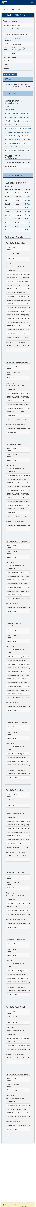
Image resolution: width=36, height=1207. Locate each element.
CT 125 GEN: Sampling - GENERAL (16, 121)
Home (3, 8)
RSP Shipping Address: (12, 84)
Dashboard (11, 8)
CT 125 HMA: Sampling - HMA (15, 143)
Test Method (9, 110)
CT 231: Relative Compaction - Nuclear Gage (19, 147)
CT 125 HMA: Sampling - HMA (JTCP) (17, 139)
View (28, 193)
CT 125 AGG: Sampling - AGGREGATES (18, 136)
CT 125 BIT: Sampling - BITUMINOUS (17, 117)
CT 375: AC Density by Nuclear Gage (17, 151)
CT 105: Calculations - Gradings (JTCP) (17, 113)
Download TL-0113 (10, 74)
